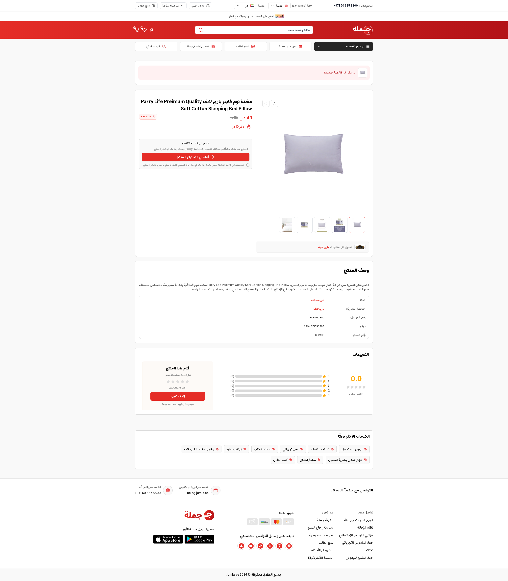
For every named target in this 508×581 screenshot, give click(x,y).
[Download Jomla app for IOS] (168, 539)
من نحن (327, 512)
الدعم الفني (198, 5)
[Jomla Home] (362, 30)
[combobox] (279, 6)
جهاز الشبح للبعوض (359, 557)
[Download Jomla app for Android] (199, 539)
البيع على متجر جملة (358, 520)
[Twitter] (270, 546)
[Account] (151, 30)
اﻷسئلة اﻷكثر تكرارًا (320, 557)
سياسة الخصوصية (321, 535)
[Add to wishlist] (274, 103)
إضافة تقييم (177, 396)
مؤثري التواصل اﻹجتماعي (356, 535)
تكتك (369, 550)
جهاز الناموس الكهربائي (357, 542)
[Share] (265, 103)
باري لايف (318, 308)
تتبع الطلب (144, 5)
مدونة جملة (325, 520)
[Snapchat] (241, 546)
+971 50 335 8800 (346, 6)
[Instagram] (279, 546)
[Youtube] (251, 546)
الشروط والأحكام (322, 550)
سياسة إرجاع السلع (320, 527)
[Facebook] (289, 546)
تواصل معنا (365, 512)
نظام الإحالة (365, 527)
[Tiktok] (260, 546)
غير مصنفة (317, 300)
